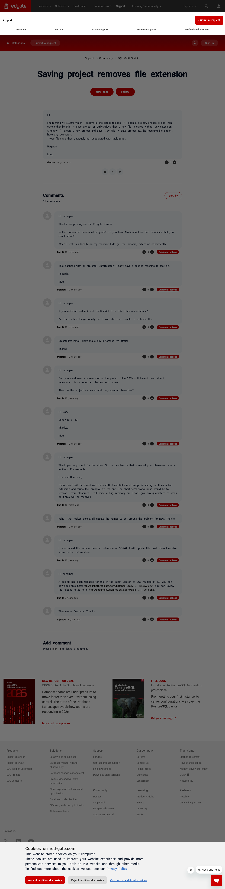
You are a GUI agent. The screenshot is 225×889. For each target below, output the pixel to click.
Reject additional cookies (87, 880)
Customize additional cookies (128, 880)
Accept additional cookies (45, 880)
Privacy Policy (117, 868)
